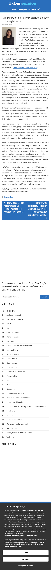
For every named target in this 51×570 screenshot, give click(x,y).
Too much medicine (14, 420)
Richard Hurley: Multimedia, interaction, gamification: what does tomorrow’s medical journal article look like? (37, 209)
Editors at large (12, 350)
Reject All (25, 559)
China (9, 328)
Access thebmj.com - (20, 9)
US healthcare (12, 428)
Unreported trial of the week (17, 424)
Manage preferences (25, 566)
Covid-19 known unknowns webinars (21, 346)
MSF (8, 380)
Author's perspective (14, 315)
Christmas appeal (13, 332)
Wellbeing (10, 437)
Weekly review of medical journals (19, 433)
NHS (8, 385)
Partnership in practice (15, 393)
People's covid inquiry (15, 402)
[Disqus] (25, 251)
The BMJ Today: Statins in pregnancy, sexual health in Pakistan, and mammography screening (14, 207)
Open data (11, 389)
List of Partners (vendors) (13, 547)
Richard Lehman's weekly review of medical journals (27, 406)
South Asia (11, 411)
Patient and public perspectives (18, 398)
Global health (12, 359)
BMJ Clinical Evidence (15, 319)
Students (10, 415)
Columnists (11, 341)
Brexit (9, 324)
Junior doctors (12, 367)
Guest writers (12, 363)
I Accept (25, 553)
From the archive (13, 354)
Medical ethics (8, 197)
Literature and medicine (16, 372)
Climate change (13, 337)
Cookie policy (18, 533)
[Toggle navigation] (5, 3)
